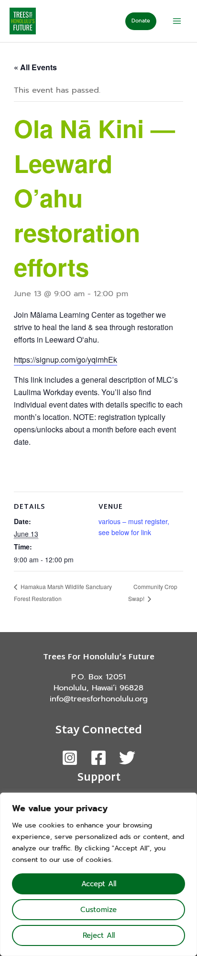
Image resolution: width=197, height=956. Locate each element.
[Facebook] (98, 758)
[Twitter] (127, 758)
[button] (140, 21)
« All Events (35, 67)
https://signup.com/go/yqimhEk (65, 359)
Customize (98, 909)
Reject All (99, 935)
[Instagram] (70, 758)
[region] (98, 874)
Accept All (98, 884)
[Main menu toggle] (176, 21)
